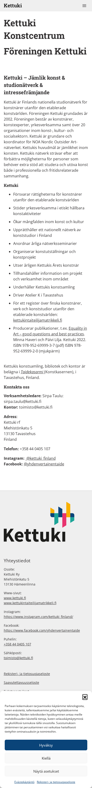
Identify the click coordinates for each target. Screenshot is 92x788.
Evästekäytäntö (24, 782)
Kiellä (46, 758)
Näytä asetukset (46, 771)
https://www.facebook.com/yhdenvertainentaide (42, 630)
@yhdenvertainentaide (44, 464)
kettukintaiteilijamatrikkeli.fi (37, 320)
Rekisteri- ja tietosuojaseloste (56, 782)
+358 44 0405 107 (17, 644)
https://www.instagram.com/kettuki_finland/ (38, 616)
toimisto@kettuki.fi (18, 658)
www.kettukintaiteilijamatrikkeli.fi (30, 603)
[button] (85, 696)
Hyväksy (46, 745)
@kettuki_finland (40, 458)
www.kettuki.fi (15, 598)
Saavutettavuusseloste (21, 682)
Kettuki (13, 5)
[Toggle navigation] (84, 6)
